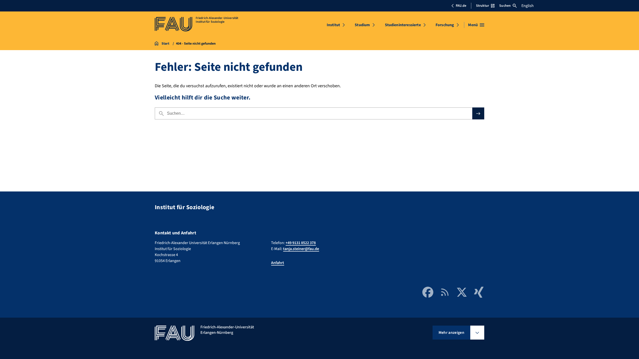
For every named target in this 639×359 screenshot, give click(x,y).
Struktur (482, 5)
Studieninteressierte (403, 25)
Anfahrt (277, 263)
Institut (333, 25)
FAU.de (461, 5)
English (527, 5)
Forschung (445, 25)
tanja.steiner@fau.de (301, 249)
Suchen (505, 5)
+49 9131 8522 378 (301, 243)
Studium (362, 25)
